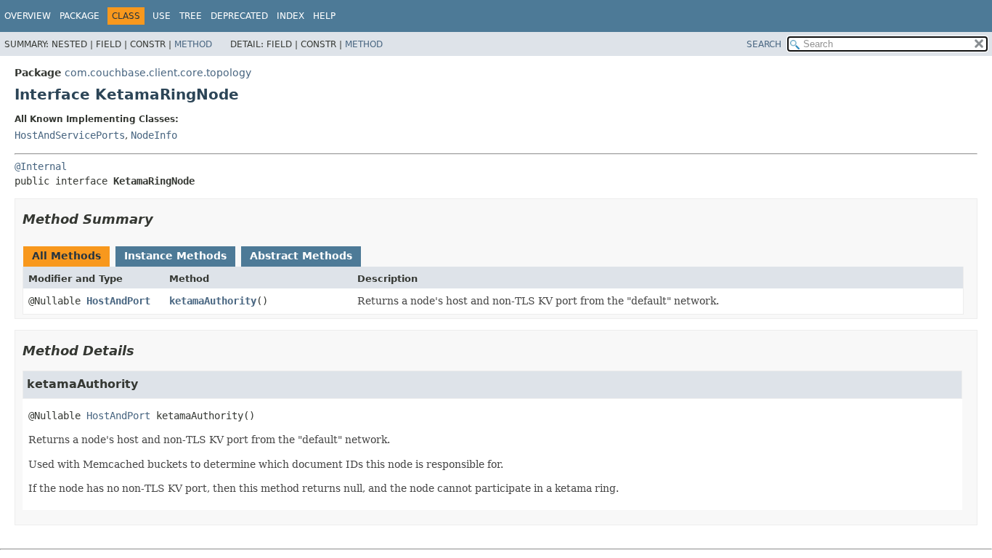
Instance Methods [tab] (175, 256)
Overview (27, 16)
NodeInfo (154, 135)
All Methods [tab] (66, 256)
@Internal (41, 166)
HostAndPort (118, 301)
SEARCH (764, 44)
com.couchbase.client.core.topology (158, 72)
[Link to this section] (163, 219)
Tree (190, 16)
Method (193, 44)
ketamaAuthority (212, 301)
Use (162, 16)
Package (79, 16)
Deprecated (239, 16)
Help (324, 16)
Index (290, 16)
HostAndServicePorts (70, 135)
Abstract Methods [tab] (301, 256)
